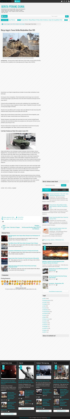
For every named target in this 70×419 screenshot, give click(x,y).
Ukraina (45, 324)
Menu (18, 1)
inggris (7, 219)
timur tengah (20, 219)
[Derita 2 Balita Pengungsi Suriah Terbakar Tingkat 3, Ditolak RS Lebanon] (56, 392)
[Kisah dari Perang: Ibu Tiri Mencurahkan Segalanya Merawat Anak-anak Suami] (56, 402)
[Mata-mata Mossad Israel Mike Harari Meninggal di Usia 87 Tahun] (21, 393)
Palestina (46, 309)
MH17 (45, 332)
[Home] (2, 24)
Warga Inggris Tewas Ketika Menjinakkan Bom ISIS (18, 30)
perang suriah (47, 300)
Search (67, 16)
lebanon (45, 322)
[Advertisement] (22, 27)
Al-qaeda (46, 313)
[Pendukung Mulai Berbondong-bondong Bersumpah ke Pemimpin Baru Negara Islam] (4, 405)
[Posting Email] (2, 221)
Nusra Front (46, 319)
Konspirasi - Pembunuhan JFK (56, 283)
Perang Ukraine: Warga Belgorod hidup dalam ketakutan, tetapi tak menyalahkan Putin (39, 19)
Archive (64, 189)
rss (69, 1)
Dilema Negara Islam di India (42, 380)
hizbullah (45, 326)
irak (10, 219)
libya (45, 317)
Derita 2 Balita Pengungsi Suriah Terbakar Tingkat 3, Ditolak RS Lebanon (64, 392)
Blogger (48, 417)
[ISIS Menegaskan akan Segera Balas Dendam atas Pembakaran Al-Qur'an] (9, 372)
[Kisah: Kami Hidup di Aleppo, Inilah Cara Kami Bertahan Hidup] (61, 372)
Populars (47, 189)
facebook (64, 1)
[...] (27, 239)
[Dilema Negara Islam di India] (44, 372)
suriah (45, 302)
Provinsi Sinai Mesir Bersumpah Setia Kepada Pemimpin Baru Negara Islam (12, 395)
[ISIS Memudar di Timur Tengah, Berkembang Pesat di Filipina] (39, 392)
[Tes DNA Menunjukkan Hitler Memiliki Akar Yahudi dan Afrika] (26, 372)
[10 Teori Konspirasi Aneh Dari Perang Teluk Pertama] (45, 278)
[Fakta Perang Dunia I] (21, 403)
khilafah (15, 219)
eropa (4, 219)
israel (45, 307)
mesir (45, 315)
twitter (62, 1)
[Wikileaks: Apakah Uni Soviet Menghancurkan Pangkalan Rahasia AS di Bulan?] (55, 253)
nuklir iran (46, 328)
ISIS (12, 219)
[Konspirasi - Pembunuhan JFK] (45, 286)
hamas (45, 330)
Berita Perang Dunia (12, 6)
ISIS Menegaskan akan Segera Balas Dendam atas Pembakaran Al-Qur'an (8, 382)
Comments (55, 189)
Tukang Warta (20, 217)
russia (45, 320)
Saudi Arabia (46, 311)
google (66, 1)
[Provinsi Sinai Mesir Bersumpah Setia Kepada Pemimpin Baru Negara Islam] (4, 395)
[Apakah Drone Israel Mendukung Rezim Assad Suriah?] (45, 271)
